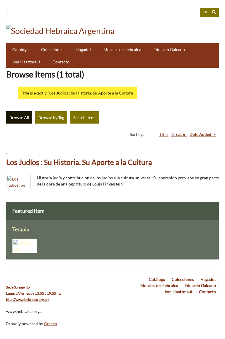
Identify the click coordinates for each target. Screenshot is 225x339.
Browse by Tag (51, 117)
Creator (179, 134)
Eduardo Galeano (169, 49)
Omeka (50, 323)
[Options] (205, 12)
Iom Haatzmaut (26, 61)
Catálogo (20, 49)
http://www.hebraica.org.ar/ (27, 299)
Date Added (201, 134)
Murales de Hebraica (122, 49)
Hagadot (83, 49)
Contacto (60, 61)
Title (163, 134)
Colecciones (52, 49)
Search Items (84, 117)
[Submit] (214, 12)
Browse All (19, 117)
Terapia (20, 229)
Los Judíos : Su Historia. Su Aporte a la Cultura (79, 162)
